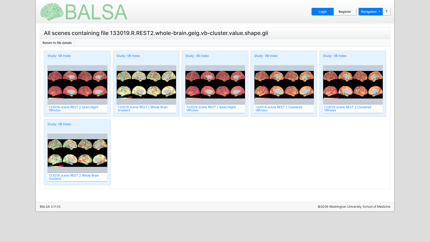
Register (345, 11)
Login (323, 11)
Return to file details (57, 43)
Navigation (369, 11)
